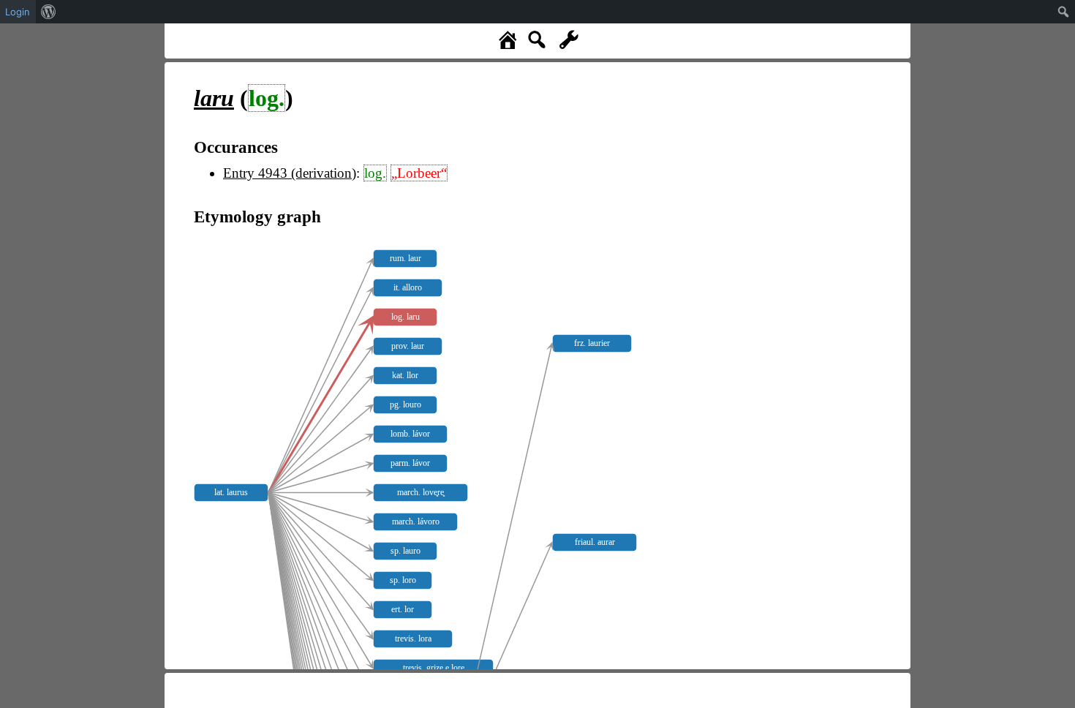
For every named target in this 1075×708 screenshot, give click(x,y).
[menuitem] (48, 11)
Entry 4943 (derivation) (289, 173)
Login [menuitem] (17, 12)
